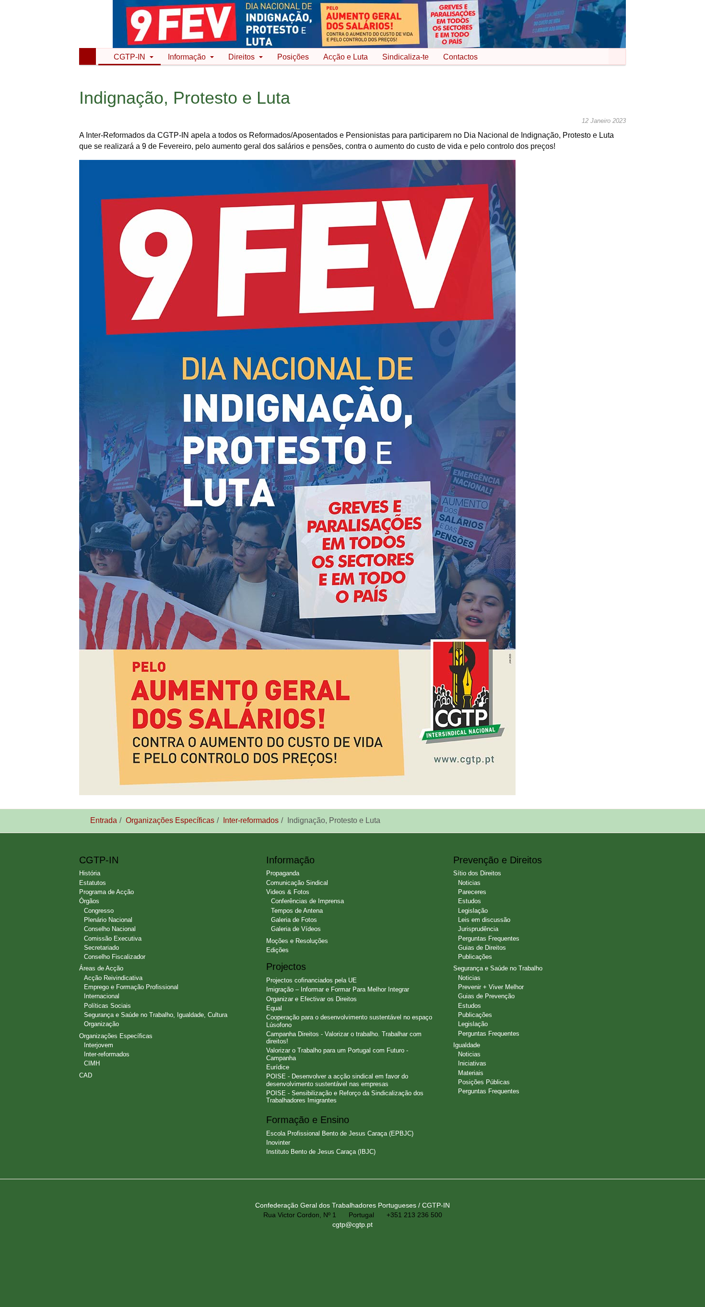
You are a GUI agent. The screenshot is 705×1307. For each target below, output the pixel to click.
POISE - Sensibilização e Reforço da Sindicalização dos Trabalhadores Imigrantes (344, 1096)
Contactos (460, 57)
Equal (274, 1008)
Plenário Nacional (108, 919)
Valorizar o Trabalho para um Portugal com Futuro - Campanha (337, 1054)
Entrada (103, 820)
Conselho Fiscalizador (114, 956)
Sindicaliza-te (405, 57)
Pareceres (472, 892)
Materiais (470, 1073)
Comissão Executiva (112, 938)
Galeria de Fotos (294, 919)
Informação (188, 57)
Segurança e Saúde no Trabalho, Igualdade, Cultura (155, 1014)
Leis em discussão (484, 919)
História (89, 873)
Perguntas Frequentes (488, 938)
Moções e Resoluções (297, 940)
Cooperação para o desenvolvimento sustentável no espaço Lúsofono (349, 1021)
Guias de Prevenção (486, 996)
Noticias (469, 882)
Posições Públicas (484, 1082)
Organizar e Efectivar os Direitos (311, 999)
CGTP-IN (130, 57)
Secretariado (101, 947)
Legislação (473, 910)
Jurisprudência (478, 928)
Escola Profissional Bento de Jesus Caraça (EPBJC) (339, 1133)
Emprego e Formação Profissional (131, 987)
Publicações (475, 956)
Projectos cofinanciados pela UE (311, 980)
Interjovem (98, 1045)
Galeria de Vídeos (296, 928)
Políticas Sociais (107, 1005)
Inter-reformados (251, 820)
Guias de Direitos (482, 947)
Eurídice (277, 1067)
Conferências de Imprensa (307, 901)
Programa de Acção (106, 892)
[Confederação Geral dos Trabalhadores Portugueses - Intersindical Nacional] (100, 25)
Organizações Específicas (170, 820)
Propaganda (282, 873)
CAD (85, 1075)
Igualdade (466, 1045)
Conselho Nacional (110, 928)
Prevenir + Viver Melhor (491, 987)
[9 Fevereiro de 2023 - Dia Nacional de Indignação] (369, 23)
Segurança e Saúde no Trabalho (497, 968)
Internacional (101, 996)
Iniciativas (472, 1063)
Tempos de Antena (297, 910)
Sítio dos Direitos (477, 873)
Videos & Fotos (287, 892)
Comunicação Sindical (297, 882)
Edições (277, 950)
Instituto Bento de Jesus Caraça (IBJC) (321, 1151)
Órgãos (89, 901)
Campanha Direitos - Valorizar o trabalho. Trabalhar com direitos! (344, 1037)
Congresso (99, 910)
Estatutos (92, 882)
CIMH (92, 1063)
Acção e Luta (345, 57)
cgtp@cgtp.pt (352, 1224)
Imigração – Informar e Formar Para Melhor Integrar (337, 989)
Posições (293, 57)
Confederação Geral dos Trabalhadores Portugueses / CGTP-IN (352, 1205)
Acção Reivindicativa (113, 977)
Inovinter (278, 1142)
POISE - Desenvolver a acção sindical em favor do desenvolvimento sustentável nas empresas (337, 1080)
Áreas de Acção (101, 968)
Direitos (242, 57)
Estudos (469, 901)
